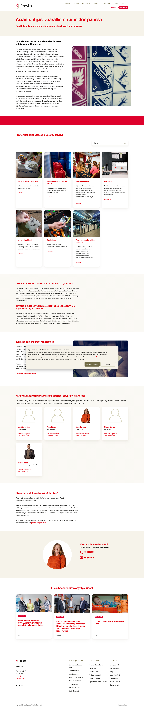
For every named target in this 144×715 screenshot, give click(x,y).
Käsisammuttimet (75, 681)
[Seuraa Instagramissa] (22, 685)
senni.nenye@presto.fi (110, 434)
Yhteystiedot (114, 665)
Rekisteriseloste (122, 705)
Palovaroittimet (74, 671)
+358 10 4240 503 (81, 436)
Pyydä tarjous (123, 7)
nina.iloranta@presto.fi (82, 434)
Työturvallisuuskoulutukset (98, 682)
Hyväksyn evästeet (92, 364)
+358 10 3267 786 (109, 436)
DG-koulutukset (94, 678)
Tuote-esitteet (115, 682)
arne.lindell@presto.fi (53, 434)
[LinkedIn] (17, 685)
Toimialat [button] (96, 4)
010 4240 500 (89, 552)
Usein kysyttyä (115, 675)
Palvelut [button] (67, 4)
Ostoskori (113, 7)
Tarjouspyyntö (115, 685)
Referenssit (114, 678)
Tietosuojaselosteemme (103, 357)
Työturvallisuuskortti (96, 665)
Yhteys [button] (116, 4)
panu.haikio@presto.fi (24, 469)
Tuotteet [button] (76, 4)
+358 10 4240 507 (23, 436)
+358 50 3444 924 (52, 436)
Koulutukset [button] (86, 4)
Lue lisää (107, 199)
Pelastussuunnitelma (76, 677)
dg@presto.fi (89, 557)
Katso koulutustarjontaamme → (27, 374)
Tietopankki (106, 4)
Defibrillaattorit (74, 691)
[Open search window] (123, 4)
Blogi (111, 672)
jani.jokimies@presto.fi (24, 434)
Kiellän (108, 364)
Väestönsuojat (73, 674)
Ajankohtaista (114, 668)
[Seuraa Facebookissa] (19, 685)
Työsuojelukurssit (95, 675)
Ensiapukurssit (94, 672)
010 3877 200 (20, 678)
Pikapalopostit (73, 684)
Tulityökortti (93, 668)
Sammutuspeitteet (75, 688)
